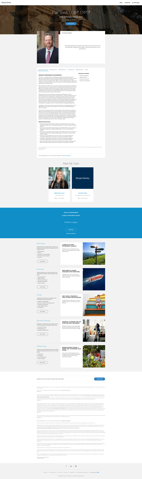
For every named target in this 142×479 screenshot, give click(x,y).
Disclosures (45, 472)
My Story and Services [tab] (43, 69)
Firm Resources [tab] (71, 69)
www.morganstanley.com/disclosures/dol (58, 407)
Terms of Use (60, 472)
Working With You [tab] (62, 69)
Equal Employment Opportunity (82, 472)
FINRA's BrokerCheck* (66, 420)
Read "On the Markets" (71, 233)
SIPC (76, 475)
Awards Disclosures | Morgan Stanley (43, 457)
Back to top (39, 391)
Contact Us (66, 472)
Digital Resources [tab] (79, 69)
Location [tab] (86, 69)
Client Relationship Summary (65, 390)
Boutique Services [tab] (53, 69)
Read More (72, 229)
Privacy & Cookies (52, 472)
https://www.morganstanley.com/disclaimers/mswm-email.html (48, 428)
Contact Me (71, 23)
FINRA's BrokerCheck (66, 155)
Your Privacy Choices (93, 472)
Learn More (44, 261)
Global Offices (72, 472)
